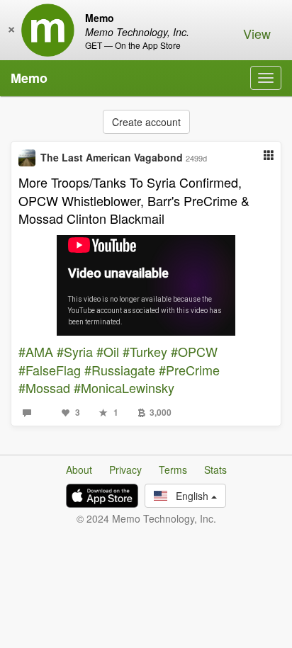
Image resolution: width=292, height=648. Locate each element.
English (189, 496)
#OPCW (194, 351)
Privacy (125, 469)
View (257, 33)
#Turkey (145, 351)
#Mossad (44, 387)
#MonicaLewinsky (124, 387)
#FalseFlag (49, 369)
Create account (146, 122)
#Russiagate (119, 369)
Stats (215, 469)
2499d (196, 158)
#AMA (35, 351)
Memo (29, 78)
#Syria (75, 351)
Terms (173, 469)
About (79, 469)
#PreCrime (189, 369)
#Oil (107, 351)
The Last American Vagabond (111, 157)
